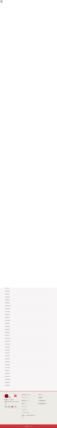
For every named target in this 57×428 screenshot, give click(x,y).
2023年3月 (7, 299)
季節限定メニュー (25, 400)
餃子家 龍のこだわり (26, 394)
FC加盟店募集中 (42, 400)
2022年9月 (7, 311)
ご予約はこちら (27, 426)
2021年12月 (7, 338)
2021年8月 (7, 350)
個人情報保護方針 (42, 403)
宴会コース (24, 403)
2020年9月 (7, 382)
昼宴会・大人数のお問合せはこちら (28, 416)
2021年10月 (7, 344)
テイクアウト (25, 406)
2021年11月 (7, 341)
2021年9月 (7, 347)
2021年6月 (7, 355)
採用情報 (40, 397)
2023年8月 (7, 291)
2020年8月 (7, 385)
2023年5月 (7, 297)
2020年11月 (7, 376)
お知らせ (40, 394)
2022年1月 (7, 335)
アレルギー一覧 (25, 412)
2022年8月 (7, 314)
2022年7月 (7, 317)
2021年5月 (7, 358)
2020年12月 (7, 373)
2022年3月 (7, 329)
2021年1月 (7, 370)
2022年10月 (7, 308)
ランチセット (25, 409)
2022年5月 (7, 323)
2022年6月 (7, 320)
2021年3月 (7, 364)
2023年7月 (7, 294)
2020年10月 (7, 379)
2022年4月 (7, 326)
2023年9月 (7, 288)
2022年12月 (7, 305)
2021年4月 (7, 361)
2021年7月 (7, 352)
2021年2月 (7, 367)
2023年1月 (7, 302)
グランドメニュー (25, 397)
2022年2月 (7, 332)
